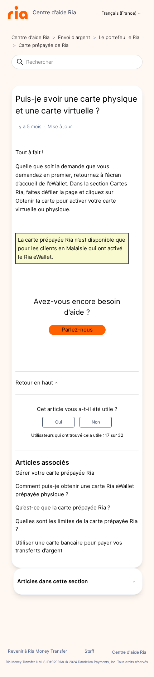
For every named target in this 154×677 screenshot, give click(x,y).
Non (96, 422)
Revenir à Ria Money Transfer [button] (37, 651)
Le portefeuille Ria (119, 37)
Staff (89, 651)
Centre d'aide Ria (30, 37)
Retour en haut (34, 382)
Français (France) (119, 13)
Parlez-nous (77, 329)
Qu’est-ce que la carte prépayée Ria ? (62, 507)
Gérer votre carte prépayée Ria (54, 472)
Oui (58, 422)
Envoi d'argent (74, 37)
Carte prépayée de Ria (43, 45)
